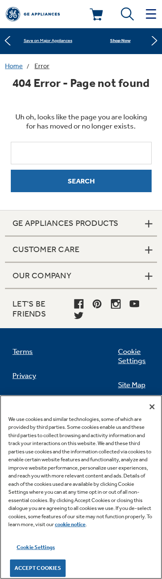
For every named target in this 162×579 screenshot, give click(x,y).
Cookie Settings (36, 547)
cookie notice (70, 524)
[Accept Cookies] (152, 407)
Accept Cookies (38, 568)
